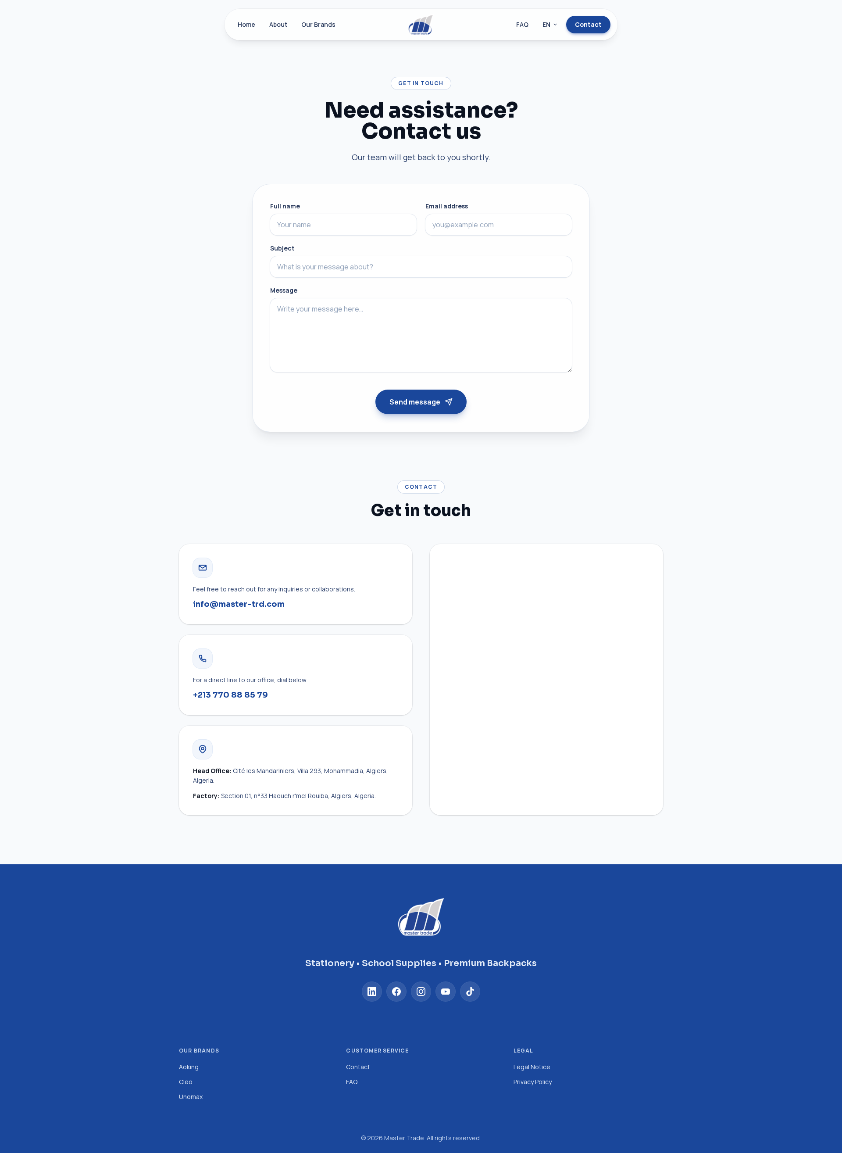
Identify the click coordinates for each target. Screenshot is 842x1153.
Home (246, 24)
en (546, 24)
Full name (285, 206)
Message (283, 290)
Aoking (189, 1067)
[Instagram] (421, 991)
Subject (282, 248)
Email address (446, 206)
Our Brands (318, 24)
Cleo (186, 1082)
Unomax (191, 1096)
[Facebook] (396, 991)
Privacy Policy (533, 1082)
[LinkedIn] (372, 991)
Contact (588, 24)
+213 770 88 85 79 (230, 695)
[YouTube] (445, 991)
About (278, 24)
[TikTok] (470, 991)
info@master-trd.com (239, 604)
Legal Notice (532, 1067)
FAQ (522, 24)
